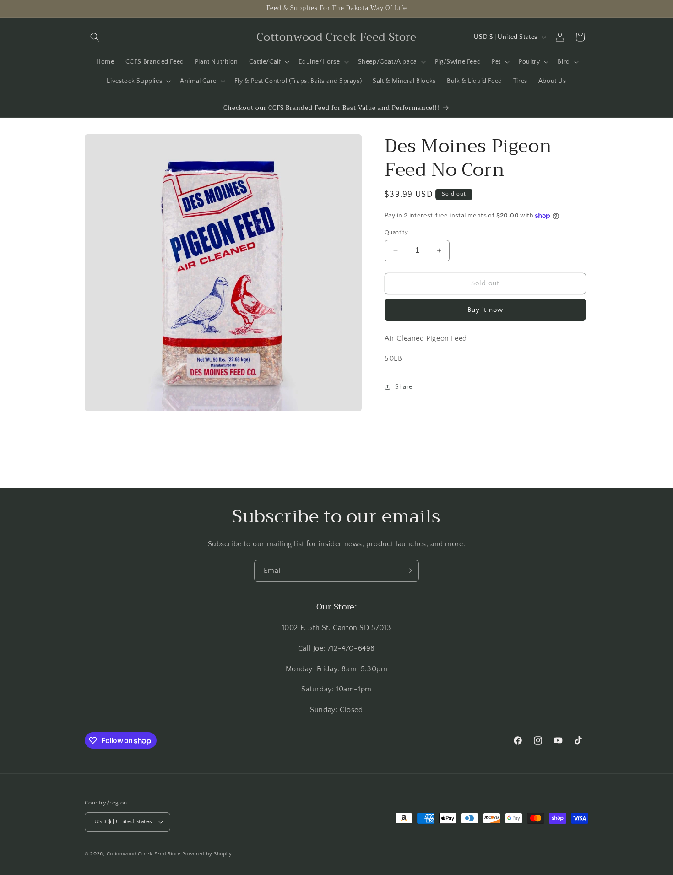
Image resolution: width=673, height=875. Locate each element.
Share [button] (403, 387)
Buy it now (485, 310)
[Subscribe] (408, 571)
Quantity (396, 232)
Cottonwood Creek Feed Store (144, 854)
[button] (95, 37)
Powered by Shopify (207, 854)
